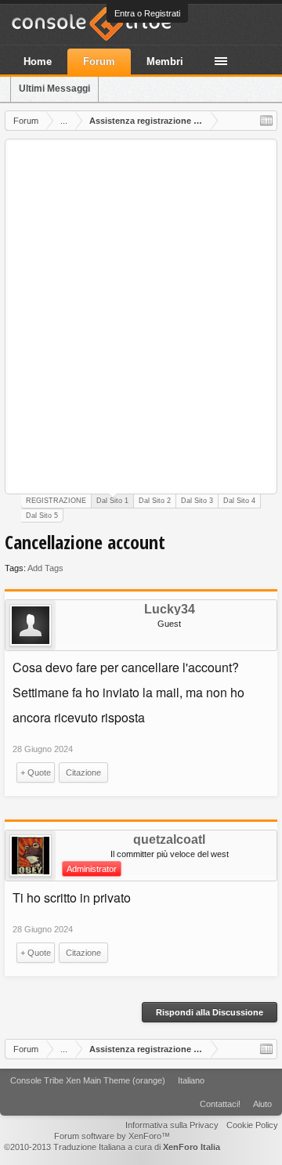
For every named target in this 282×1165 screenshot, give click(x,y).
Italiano (191, 1080)
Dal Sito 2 (155, 501)
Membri (164, 61)
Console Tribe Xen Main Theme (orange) (87, 1080)
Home (38, 61)
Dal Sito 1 (112, 501)
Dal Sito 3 (197, 501)
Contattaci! (220, 1104)
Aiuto (262, 1104)
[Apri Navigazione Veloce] (266, 120)
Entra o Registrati (147, 13)
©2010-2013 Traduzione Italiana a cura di (112, 1147)
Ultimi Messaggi (54, 88)
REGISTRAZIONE (56, 501)
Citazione (83, 772)
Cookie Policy (252, 1125)
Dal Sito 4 (239, 501)
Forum (99, 61)
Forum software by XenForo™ (112, 1136)
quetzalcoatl (169, 839)
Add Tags (45, 568)
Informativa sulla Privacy (172, 1125)
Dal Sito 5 (42, 515)
